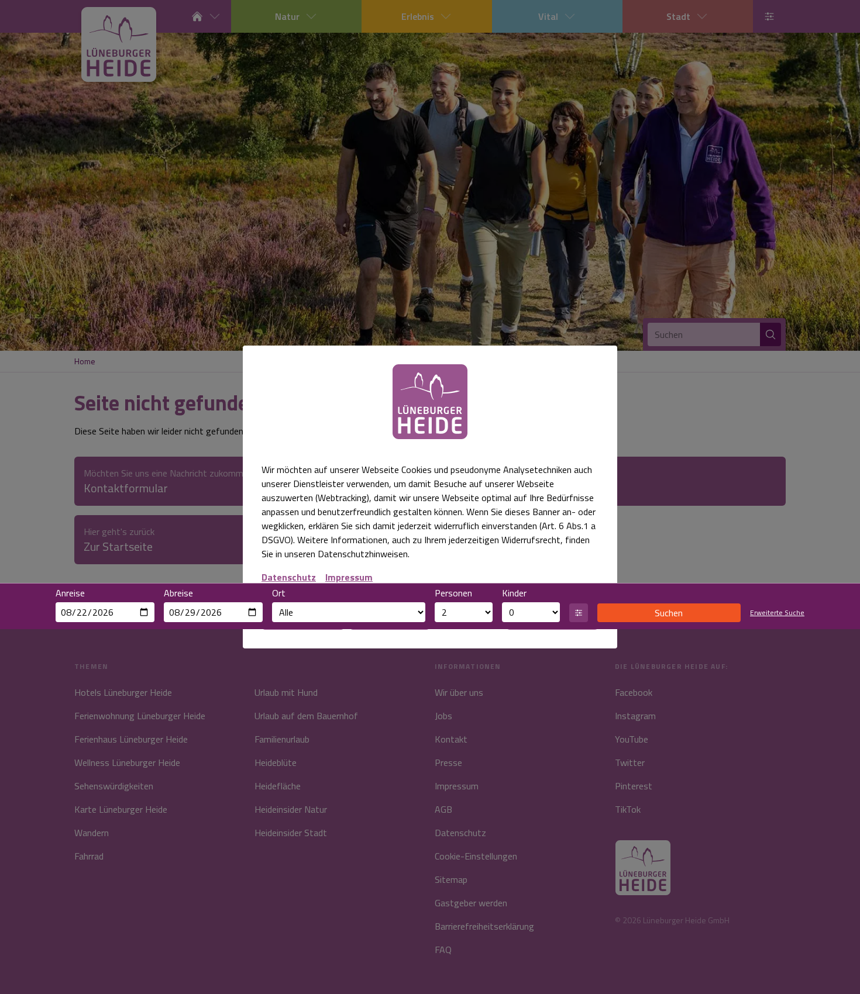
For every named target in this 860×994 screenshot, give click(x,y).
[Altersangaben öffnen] (578, 612)
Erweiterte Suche (777, 612)
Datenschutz (289, 577)
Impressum (349, 577)
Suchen (669, 613)
